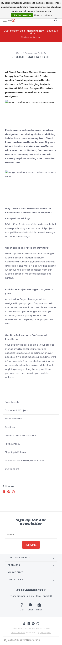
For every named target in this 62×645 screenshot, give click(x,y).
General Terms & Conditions (20, 435)
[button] (55, 20)
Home (19, 53)
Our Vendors (12, 469)
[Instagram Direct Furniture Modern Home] (14, 491)
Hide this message (22, 15)
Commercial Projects (35, 53)
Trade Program (13, 418)
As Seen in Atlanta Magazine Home (24, 460)
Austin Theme (18, 632)
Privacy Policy (12, 444)
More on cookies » (43, 15)
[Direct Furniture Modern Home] (12, 20)
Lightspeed (45, 632)
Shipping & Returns (15, 452)
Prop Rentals (12, 402)
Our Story (10, 427)
